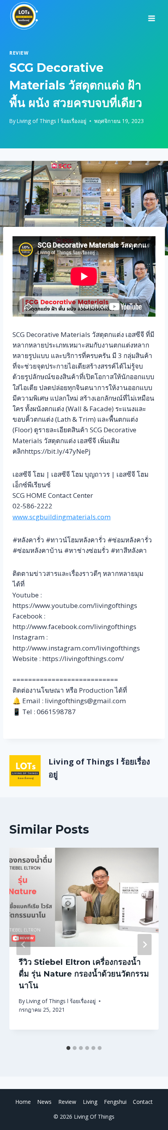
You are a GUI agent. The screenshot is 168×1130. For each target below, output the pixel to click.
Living (90, 1101)
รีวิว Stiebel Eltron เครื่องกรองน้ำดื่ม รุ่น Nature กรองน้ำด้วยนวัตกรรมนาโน (84, 973)
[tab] (68, 1048)
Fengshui (115, 1101)
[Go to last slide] (23, 944)
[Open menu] (151, 15)
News (44, 1101)
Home (23, 1101)
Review (19, 53)
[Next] (145, 944)
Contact (143, 1101)
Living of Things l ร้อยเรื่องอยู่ (51, 121)
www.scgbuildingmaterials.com (62, 516)
